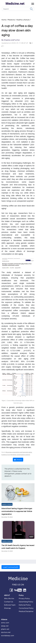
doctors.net (5, 632)
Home (4, 20)
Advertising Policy (26, 602)
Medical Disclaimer (26, 611)
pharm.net (5, 629)
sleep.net (4, 626)
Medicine (11, 20)
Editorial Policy (25, 605)
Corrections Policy (26, 608)
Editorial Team (10, 605)
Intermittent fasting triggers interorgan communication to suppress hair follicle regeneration (17, 511)
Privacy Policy (24, 598)
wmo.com (5, 623)
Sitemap (7, 608)
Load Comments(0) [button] (10, 567)
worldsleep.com (7, 635)
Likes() (19, 460)
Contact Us (8, 602)
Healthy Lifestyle (23, 20)
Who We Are (9, 598)
